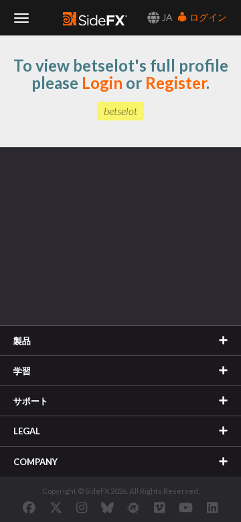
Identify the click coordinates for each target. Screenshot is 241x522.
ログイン (207, 17)
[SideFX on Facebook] (29, 507)
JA (166, 17)
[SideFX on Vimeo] (159, 507)
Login (102, 82)
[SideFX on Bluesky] (107, 507)
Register (175, 82)
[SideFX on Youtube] (186, 507)
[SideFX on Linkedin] (212, 507)
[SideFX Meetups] (133, 507)
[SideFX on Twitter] (56, 507)
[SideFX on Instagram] (81, 507)
